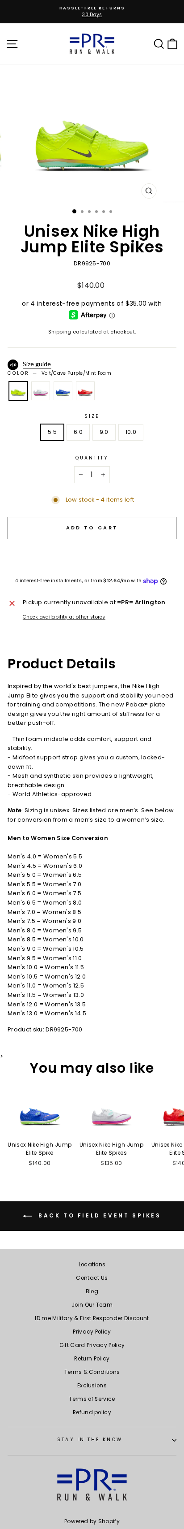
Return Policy (91, 1358)
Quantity (92, 458)
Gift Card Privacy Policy (92, 1345)
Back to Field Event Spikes (98, 1215)
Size (92, 416)
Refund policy (92, 1412)
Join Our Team (92, 1304)
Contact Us (92, 1278)
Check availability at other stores (64, 617)
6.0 (78, 432)
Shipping (59, 332)
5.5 (52, 432)
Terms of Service (92, 1399)
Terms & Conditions (92, 1372)
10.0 (130, 432)
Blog (92, 1291)
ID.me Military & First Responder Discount (92, 1318)
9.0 (104, 432)
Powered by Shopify (92, 1521)
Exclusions (92, 1385)
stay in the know (89, 1439)
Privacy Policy (92, 1331)
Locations (92, 1264)
